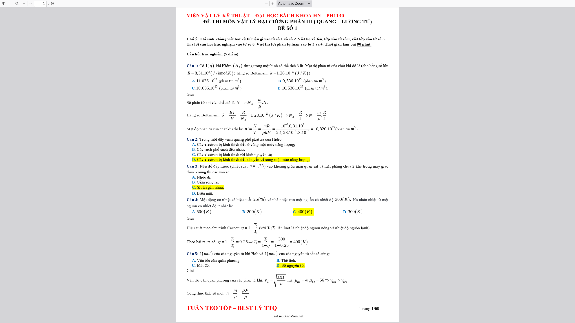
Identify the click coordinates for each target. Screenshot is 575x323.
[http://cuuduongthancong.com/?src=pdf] (231, 320)
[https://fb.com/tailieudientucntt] (324, 320)
